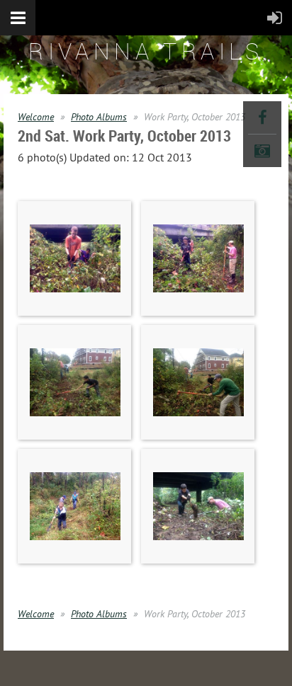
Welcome (36, 116)
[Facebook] (262, 117)
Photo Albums (99, 116)
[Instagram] (262, 151)
